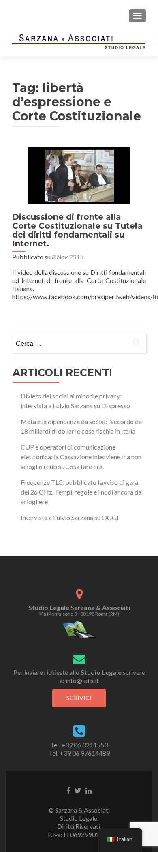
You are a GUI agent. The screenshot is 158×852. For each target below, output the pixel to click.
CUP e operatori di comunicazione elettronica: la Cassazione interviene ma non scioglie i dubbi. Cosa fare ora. (81, 456)
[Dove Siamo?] (79, 629)
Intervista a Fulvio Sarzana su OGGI (70, 517)
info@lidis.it (82, 680)
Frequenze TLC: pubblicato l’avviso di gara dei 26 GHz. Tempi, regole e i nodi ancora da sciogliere (81, 491)
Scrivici (79, 697)
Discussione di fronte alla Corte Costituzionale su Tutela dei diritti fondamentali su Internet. (77, 230)
